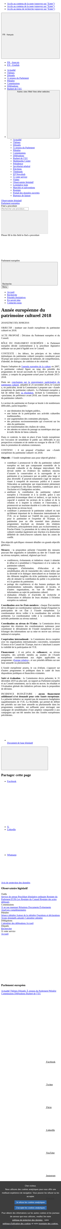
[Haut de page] (24, 758)
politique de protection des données (27, 1220)
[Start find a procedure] (24, 222)
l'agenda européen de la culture (36, 366)
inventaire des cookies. (48, 1223)
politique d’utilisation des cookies (17, 1223)
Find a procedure (9, 206)
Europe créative (21, 660)
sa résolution (27, 392)
